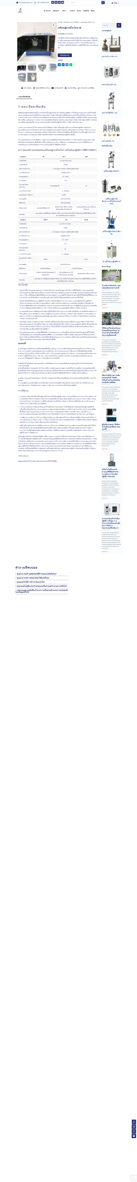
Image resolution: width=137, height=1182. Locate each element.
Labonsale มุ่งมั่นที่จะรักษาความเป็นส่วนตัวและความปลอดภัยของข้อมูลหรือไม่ (41, 591)
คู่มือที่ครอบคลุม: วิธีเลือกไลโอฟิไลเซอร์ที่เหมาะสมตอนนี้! (111, 426)
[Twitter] (59, 2)
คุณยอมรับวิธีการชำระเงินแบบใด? (31, 582)
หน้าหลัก (60, 22)
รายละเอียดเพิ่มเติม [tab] (24, 97)
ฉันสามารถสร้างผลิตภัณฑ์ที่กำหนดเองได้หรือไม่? (37, 574)
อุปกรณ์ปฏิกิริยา (75, 22)
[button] (53, 25)
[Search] (103, 2)
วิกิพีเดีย (54, 461)
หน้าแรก (48, 11)
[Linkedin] (52, 2)
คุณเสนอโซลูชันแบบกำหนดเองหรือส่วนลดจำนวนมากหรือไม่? (42, 586)
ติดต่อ (92, 11)
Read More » (105, 307)
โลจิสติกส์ (86, 11)
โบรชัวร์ (72, 11)
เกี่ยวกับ (79, 11)
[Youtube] (62, 2)
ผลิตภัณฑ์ (56, 11)
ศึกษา (64, 11)
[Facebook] (56, 2)
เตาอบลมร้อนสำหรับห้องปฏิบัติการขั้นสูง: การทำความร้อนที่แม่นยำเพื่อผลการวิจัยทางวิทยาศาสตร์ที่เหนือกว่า (111, 523)
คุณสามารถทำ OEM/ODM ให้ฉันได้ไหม (33, 578)
